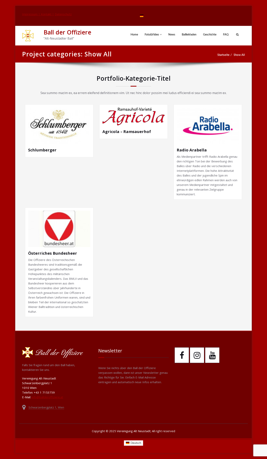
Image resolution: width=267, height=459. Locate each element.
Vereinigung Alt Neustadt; (134, 431)
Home (134, 34)
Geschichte (209, 34)
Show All (239, 54)
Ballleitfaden (189, 34)
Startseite (223, 54)
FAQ (225, 34)
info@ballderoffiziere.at (47, 397)
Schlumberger (42, 150)
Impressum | (31, 14)
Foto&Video (152, 34)
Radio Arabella (192, 150)
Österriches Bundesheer (52, 253)
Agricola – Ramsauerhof (126, 131)
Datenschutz (63, 14)
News (171, 34)
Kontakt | (47, 14)
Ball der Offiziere (67, 32)
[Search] (237, 34)
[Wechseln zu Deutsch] (141, 15)
